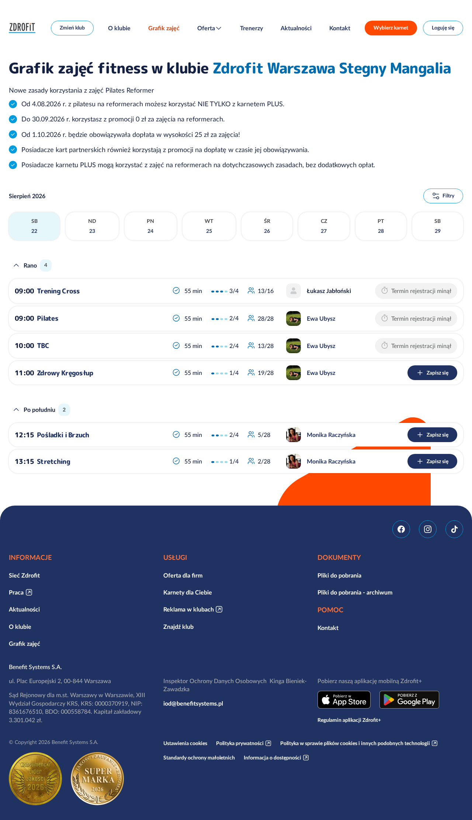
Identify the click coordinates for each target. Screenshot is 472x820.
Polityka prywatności (240, 743)
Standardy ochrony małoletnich (199, 758)
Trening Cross (58, 291)
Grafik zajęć (164, 28)
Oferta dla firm (182, 575)
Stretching (53, 461)
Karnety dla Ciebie (187, 592)
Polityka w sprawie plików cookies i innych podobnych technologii (355, 743)
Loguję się (443, 28)
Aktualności (296, 28)
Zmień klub (72, 28)
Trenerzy (251, 28)
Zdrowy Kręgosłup (65, 373)
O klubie (119, 28)
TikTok (454, 529)
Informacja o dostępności (272, 758)
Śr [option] (267, 226)
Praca (16, 592)
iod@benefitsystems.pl (193, 703)
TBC (43, 345)
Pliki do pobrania (339, 575)
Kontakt (339, 28)
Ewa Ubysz (321, 318)
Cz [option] (324, 226)
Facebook (401, 529)
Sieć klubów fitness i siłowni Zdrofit (24, 28)
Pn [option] (150, 226)
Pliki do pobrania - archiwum (354, 592)
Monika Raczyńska (331, 434)
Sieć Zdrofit (24, 575)
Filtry (448, 196)
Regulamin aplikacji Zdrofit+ (349, 720)
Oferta (206, 28)
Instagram (428, 529)
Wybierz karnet (391, 28)
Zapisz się (437, 373)
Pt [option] (381, 226)
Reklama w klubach (188, 609)
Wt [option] (209, 226)
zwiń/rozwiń (16, 265)
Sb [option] (34, 226)
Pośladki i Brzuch (63, 435)
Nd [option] (92, 226)
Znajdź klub (178, 626)
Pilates (47, 318)
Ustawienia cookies (185, 743)
